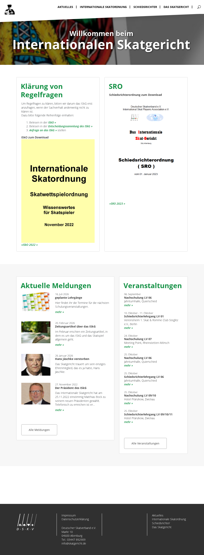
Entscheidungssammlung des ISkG (69, 126)
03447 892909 (76, 539)
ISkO (51, 122)
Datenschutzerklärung (75, 519)
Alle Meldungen (39, 430)
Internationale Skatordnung (169, 519)
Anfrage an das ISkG (42, 130)
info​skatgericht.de (74, 543)
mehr (58, 312)
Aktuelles (157, 515)
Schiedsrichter (161, 523)
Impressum (69, 515)
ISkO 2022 (29, 245)
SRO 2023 (117, 203)
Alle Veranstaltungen (145, 443)
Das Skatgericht (162, 527)
